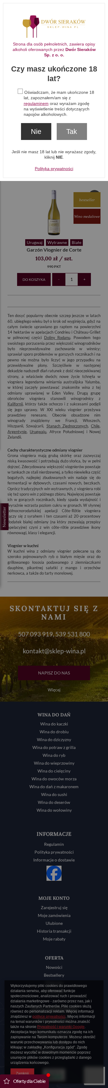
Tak (71, 131)
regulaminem (36, 103)
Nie (36, 131)
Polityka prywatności (54, 168)
